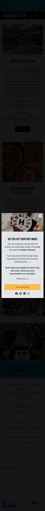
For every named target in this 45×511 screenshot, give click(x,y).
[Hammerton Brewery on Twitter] (28, 294)
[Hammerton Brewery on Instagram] (20, 294)
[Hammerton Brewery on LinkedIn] (24, 294)
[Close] (40, 216)
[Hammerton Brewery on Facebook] (16, 294)
